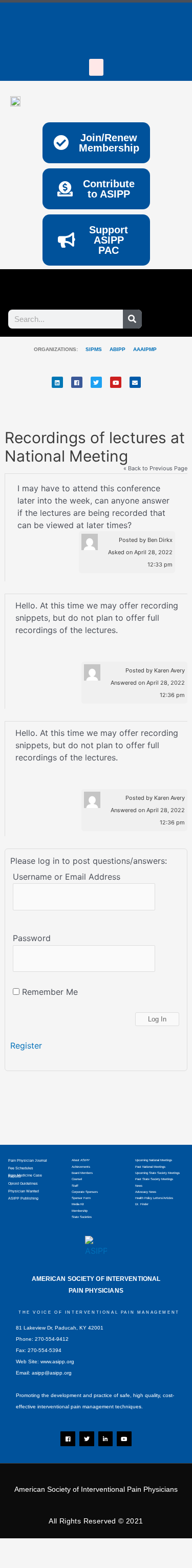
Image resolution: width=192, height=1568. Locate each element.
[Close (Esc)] (151, 1548)
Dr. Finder (141, 1204)
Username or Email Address (66, 877)
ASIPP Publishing (23, 1198)
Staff (75, 1185)
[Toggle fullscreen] (64, 1548)
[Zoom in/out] (20, 1548)
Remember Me (48, 992)
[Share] (107, 1548)
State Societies (82, 1216)
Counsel (77, 1179)
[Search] (132, 319)
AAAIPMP (145, 349)
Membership (80, 1210)
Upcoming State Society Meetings (157, 1172)
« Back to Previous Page (155, 468)
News (138, 1185)
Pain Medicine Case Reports (25, 1175)
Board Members (82, 1172)
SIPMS (90, 349)
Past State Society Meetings (154, 1179)
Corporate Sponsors (85, 1191)
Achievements (81, 1166)
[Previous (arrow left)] (20, 1563)
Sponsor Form (81, 1198)
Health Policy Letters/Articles (154, 1198)
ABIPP (117, 349)
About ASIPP (81, 1160)
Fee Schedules (20, 1168)
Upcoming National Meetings (153, 1160)
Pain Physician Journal (27, 1160)
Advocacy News (145, 1191)
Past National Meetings (150, 1166)
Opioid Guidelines (23, 1183)
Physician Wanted (23, 1191)
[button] (96, 67)
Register (26, 1045)
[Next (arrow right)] (64, 1563)
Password (32, 938)
